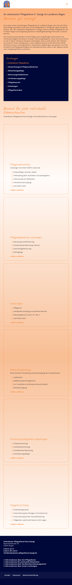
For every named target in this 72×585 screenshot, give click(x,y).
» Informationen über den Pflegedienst (20, 560)
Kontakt (7, 575)
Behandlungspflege (16, 71)
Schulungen (13, 86)
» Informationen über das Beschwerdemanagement (25, 564)
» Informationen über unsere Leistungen (20, 566)
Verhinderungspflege (17, 78)
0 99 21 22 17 (9, 549)
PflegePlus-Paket (15, 90)
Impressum (16, 575)
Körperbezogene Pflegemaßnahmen (23, 67)
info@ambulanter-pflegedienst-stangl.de (20, 553)
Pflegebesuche (14, 82)
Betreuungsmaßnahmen (18, 75)
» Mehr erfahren (17, 190)
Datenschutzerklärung (30, 575)
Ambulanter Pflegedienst (18, 63)
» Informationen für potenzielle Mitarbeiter (22, 562)
